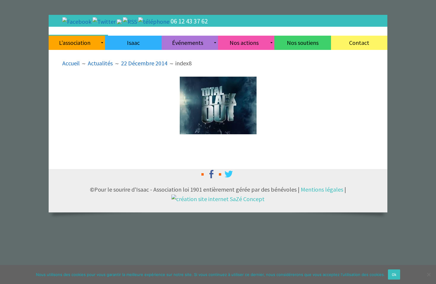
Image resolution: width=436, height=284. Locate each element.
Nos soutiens (303, 42)
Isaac (133, 42)
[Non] (429, 274)
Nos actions (244, 42)
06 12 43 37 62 (189, 21)
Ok (394, 274)
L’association (74, 42)
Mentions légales (322, 189)
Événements (187, 42)
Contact (359, 42)
